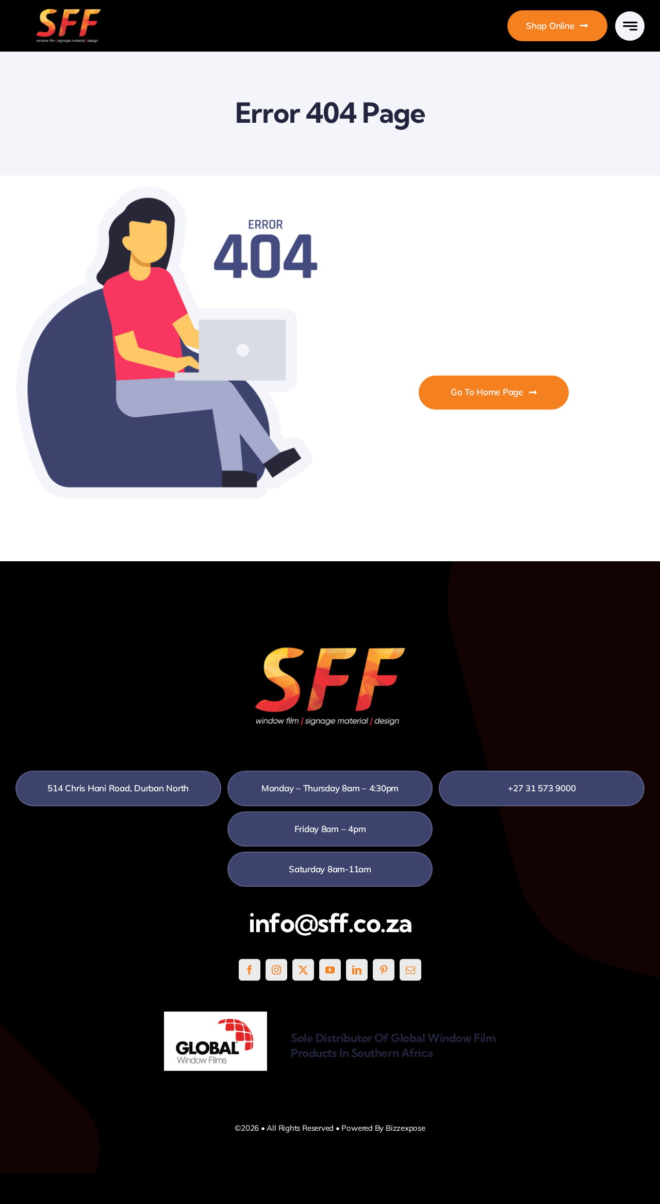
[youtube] (330, 970)
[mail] (410, 970)
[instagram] (276, 970)
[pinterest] (383, 970)
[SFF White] (68, 12)
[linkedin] (357, 970)
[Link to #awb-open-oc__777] (630, 26)
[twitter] (303, 970)
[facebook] (249, 970)
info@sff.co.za (330, 923)
